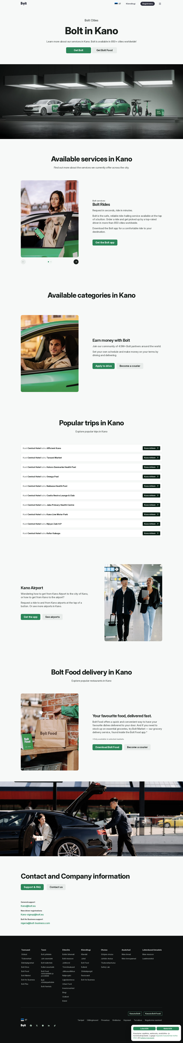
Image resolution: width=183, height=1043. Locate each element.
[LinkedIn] (49, 1026)
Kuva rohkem (149, 448)
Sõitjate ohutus (107, 954)
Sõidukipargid (86, 971)
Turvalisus (138, 1020)
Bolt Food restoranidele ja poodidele (47, 973)
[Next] (76, 261)
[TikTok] (55, 1026)
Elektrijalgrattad (27, 963)
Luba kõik (144, 1028)
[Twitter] (37, 1026)
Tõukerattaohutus (108, 963)
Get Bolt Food (104, 50)
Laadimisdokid (148, 959)
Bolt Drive (25, 967)
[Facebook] (31, 1026)
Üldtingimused (92, 1020)
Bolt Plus (24, 984)
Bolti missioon (67, 959)
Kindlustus (117, 1020)
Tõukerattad (26, 959)
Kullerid (84, 967)
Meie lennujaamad (129, 959)
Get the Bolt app (104, 242)
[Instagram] (43, 1026)
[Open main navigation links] (160, 3)
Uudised (65, 997)
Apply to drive (103, 365)
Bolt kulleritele (46, 963)
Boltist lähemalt (68, 954)
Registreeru (147, 4)
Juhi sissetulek (47, 959)
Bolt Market (26, 975)
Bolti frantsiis (46, 986)
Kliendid (84, 954)
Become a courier (130, 365)
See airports (52, 616)
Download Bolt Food (107, 747)
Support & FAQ (32, 887)
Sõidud (24, 954)
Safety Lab (105, 967)
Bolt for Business (28, 980)
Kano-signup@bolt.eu (32, 914)
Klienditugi (130, 4)
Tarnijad (81, 1020)
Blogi (64, 992)
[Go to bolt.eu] (24, 3)
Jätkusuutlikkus (68, 971)
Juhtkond (66, 963)
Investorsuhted (68, 988)
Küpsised (127, 1020)
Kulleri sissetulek (47, 967)
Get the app (30, 616)
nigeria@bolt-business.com (35, 923)
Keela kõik (168, 1028)
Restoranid (85, 975)
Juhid (83, 959)
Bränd (64, 1001)
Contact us (56, 887)
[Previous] (23, 261)
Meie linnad (126, 954)
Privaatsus (105, 1020)
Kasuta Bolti (135, 1014)
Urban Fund (67, 984)
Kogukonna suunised (153, 1020)
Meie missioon (148, 954)
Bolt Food (25, 971)
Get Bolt (78, 50)
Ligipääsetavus (68, 980)
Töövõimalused (68, 967)
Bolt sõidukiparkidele (47, 981)
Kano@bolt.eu (28, 906)
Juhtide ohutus (107, 959)
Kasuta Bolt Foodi (153, 1014)
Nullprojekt (66, 975)
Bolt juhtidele (46, 954)
